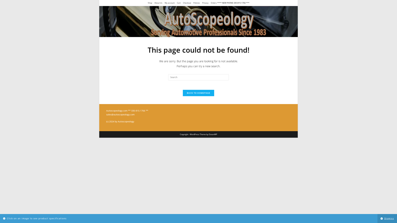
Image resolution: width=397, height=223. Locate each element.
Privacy (205, 3)
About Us (158, 3)
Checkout (187, 3)
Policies (196, 3)
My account (170, 3)
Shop (150, 3)
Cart (179, 3)
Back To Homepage (198, 93)
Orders (214, 3)
